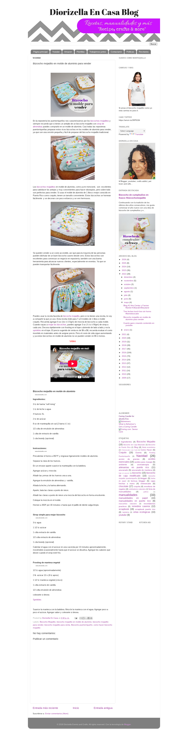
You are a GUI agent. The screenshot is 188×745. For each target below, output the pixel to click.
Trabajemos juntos (97, 52)
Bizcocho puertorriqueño (81, 625)
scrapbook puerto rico (145, 509)
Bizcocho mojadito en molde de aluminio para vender (137, 318)
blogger (143, 478)
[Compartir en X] (86, 618)
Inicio (76, 708)
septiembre (129, 288)
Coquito (122, 452)
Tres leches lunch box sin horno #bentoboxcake (137, 312)
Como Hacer (146, 450)
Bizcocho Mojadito (48, 622)
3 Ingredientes (125, 442)
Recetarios (144, 52)
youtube (123, 515)
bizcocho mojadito (71, 316)
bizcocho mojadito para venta (57, 625)
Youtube (56, 52)
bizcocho (136, 473)
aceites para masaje (143, 462)
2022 (124, 274)
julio (126, 295)
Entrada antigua (103, 708)
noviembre (129, 281)
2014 (124, 360)
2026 (124, 259)
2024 (124, 267)
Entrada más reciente (45, 708)
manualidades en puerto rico (135, 501)
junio (126, 299)
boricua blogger (138, 481)
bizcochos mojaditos (99, 121)
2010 (124, 374)
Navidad (141, 456)
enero (127, 330)
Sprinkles (37, 600)
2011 (124, 371)
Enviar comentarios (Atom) (56, 714)
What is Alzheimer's (127, 424)
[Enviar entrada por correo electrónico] (76, 618)
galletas (146, 492)
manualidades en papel (133, 498)
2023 (124, 270)
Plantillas (81, 52)
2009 (124, 378)
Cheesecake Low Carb (129, 450)
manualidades (128, 495)
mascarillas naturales (128, 504)
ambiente (123, 465)
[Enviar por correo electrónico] (80, 618)
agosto (127, 291)
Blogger (127, 724)
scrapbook (124, 509)
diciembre (128, 277)
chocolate (123, 486)
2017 (124, 349)
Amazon (68, 52)
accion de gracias (129, 459)
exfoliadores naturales (137, 489)
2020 (124, 338)
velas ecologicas (141, 512)
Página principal (40, 52)
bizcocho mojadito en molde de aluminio (74, 622)
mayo (126, 302)
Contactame (116, 52)
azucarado (123, 470)
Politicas (130, 52)
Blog (136, 447)
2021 (124, 334)
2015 (124, 356)
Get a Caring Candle (128, 427)
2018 (124, 345)
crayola (137, 486)
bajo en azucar (124, 473)
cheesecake (146, 484)
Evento (139, 453)
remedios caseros (141, 506)
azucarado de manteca (142, 470)
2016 (124, 353)
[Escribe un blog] (83, 618)
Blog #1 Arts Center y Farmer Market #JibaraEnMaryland (136, 307)
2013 (124, 363)
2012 (124, 367)
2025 (124, 263)
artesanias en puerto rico (134, 467)
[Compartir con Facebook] (88, 618)
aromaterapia (143, 465)
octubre (127, 284)
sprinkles (37, 330)
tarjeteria (125, 512)
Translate (139, 134)
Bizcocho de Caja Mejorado (134, 445)
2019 (124, 342)
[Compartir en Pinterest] (91, 618)
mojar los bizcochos (57, 324)
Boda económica (148, 447)
